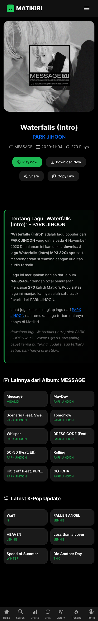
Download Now (68, 162)
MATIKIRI (29, 8)
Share (34, 176)
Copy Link (66, 176)
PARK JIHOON (49, 137)
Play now (29, 162)
